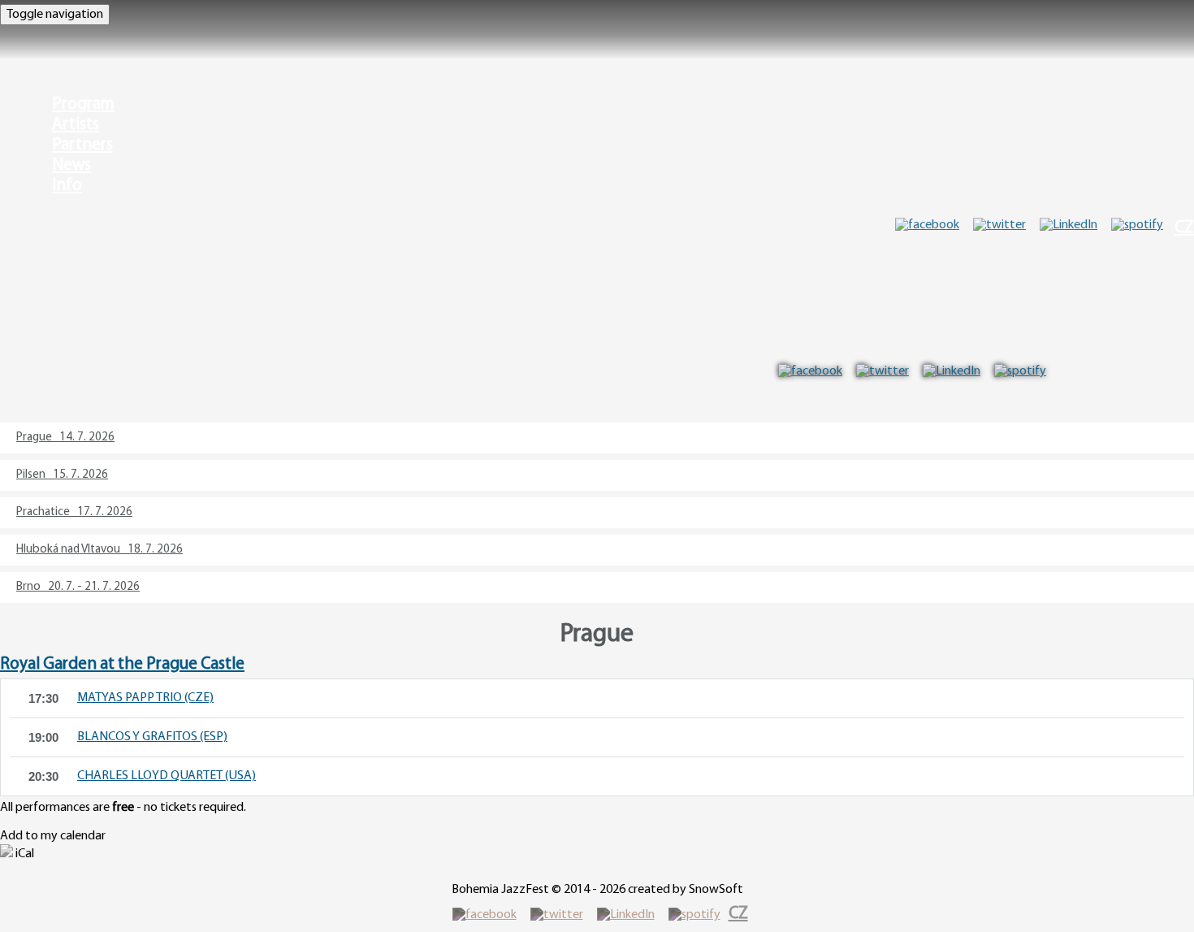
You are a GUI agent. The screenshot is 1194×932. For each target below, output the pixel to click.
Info (67, 185)
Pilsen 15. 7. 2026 (62, 475)
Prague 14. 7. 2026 (65, 437)
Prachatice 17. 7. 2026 (74, 512)
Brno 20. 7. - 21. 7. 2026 (78, 587)
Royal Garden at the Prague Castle (122, 664)
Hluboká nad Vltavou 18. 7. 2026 (99, 550)
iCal (23, 853)
